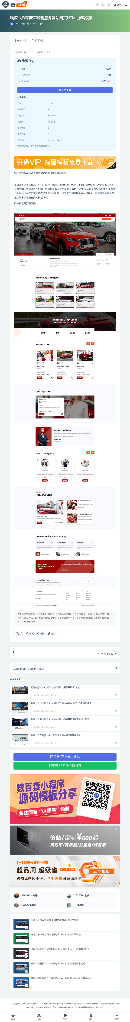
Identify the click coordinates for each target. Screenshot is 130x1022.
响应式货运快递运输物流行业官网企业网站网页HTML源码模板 (61, 703)
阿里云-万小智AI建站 (65, 756)
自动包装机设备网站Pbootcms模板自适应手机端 (54, 920)
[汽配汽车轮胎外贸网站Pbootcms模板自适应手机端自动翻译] (21, 953)
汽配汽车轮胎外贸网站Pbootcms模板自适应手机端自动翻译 (60, 949)
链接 (52, 634)
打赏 (20, 634)
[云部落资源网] (12, 24)
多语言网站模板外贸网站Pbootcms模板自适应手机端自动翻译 (61, 978)
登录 (119, 5)
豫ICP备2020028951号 (66, 1004)
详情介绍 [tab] (21, 40)
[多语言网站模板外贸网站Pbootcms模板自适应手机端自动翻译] (21, 982)
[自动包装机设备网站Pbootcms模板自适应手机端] (21, 924)
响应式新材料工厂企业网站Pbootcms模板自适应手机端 (58, 964)
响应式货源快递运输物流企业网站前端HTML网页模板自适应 (60, 719)
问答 (65, 1019)
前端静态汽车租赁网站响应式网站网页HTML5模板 (55, 687)
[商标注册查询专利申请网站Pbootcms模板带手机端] (21, 938)
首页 (28, 52)
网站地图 (99, 1007)
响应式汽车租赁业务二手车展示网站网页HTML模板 (56, 735)
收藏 (31, 634)
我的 (91, 1019)
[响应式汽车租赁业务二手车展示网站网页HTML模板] (20, 739)
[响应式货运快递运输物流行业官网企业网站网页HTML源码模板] (20, 707)
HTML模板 (20, 24)
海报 (41, 634)
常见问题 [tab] (39, 40)
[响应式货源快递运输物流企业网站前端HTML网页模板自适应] (20, 723)
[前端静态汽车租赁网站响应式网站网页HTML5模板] (20, 691)
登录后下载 (65, 90)
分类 (39, 1019)
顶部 (117, 1019)
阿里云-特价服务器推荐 (65, 765)
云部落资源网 (33, 1004)
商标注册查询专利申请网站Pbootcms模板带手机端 (56, 935)
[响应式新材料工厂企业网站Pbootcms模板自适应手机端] (21, 967)
